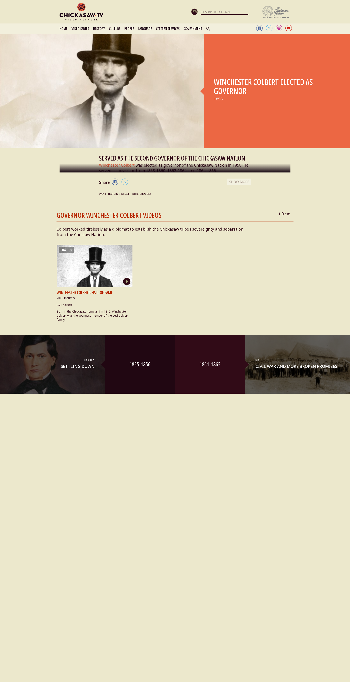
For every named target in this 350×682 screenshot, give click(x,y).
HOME (63, 28)
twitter (269, 28)
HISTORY (99, 28)
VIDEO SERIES (80, 28)
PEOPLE (129, 28)
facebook (259, 28)
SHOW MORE (239, 182)
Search (208, 28)
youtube (288, 28)
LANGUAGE (145, 28)
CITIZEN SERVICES (168, 28)
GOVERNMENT (193, 28)
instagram (279, 28)
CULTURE (114, 28)
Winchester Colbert (117, 165)
